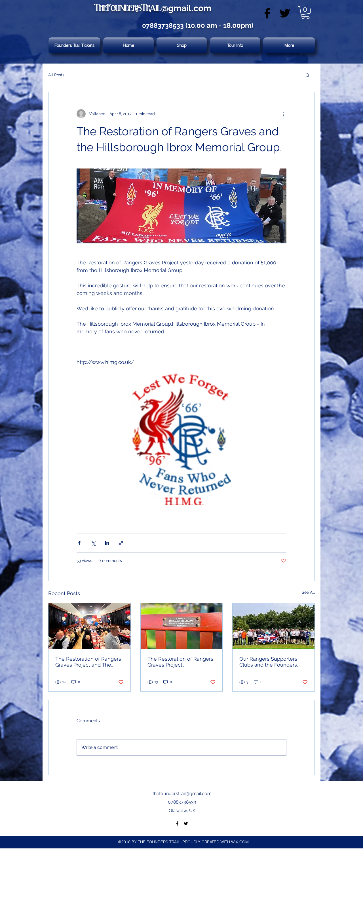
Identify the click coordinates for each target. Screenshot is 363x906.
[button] (305, 12)
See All (308, 592)
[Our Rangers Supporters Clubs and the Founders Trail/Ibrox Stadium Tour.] (274, 626)
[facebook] (267, 13)
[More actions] (283, 113)
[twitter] (285, 13)
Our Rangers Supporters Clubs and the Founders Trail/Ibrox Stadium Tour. (268, 662)
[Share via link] (121, 543)
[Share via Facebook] (79, 543)
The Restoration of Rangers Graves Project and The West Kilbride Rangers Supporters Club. (88, 662)
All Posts (56, 75)
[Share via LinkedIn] (107, 543)
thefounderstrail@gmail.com (182, 793)
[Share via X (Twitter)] (93, 543)
